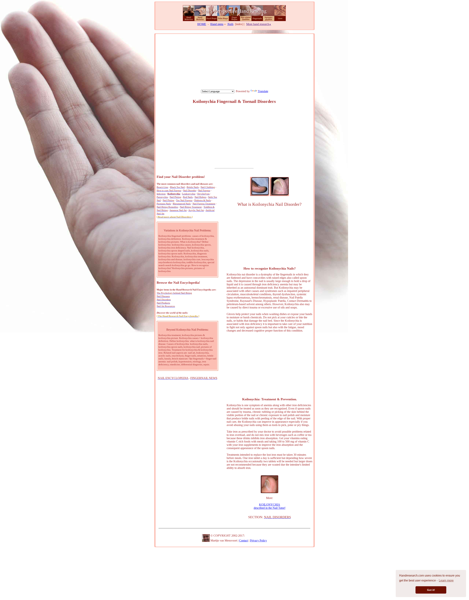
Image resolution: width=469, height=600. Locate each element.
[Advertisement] (234, 61)
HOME (201, 24)
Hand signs (216, 24)
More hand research (258, 24)
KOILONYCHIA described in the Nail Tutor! (269, 506)
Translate (263, 91)
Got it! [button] (431, 589)
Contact (243, 540)
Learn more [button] (446, 580)
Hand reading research (251, 30)
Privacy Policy (258, 540)
